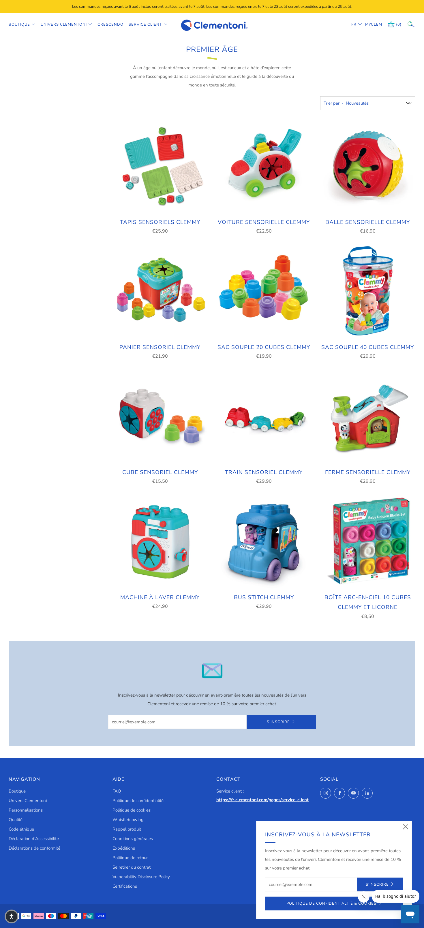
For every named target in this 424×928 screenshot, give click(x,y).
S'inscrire (278, 722)
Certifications (124, 886)
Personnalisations (26, 810)
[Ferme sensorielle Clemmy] (367, 416)
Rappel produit (126, 829)
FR (354, 24)
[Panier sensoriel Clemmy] (160, 291)
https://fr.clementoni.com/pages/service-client (262, 800)
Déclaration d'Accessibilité (34, 839)
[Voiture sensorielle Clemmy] (264, 166)
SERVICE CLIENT (145, 24)
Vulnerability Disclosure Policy (141, 877)
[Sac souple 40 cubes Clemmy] (367, 291)
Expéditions (123, 848)
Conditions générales (132, 839)
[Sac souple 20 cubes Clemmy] (264, 291)
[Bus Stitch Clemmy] (264, 541)
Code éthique (21, 829)
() (399, 24)
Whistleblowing (128, 820)
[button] (11, 916)
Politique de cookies (131, 810)
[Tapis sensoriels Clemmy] (160, 166)
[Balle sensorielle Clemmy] (367, 166)
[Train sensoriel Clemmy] (264, 416)
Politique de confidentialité (138, 800)
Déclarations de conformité (34, 848)
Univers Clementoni (64, 24)
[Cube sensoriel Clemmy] (160, 416)
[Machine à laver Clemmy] (160, 541)
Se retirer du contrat (131, 867)
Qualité (15, 820)
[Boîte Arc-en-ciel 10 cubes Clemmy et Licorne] (367, 541)
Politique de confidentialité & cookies (331, 903)
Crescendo (110, 24)
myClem (369, 24)
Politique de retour (130, 858)
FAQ (116, 791)
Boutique (19, 24)
